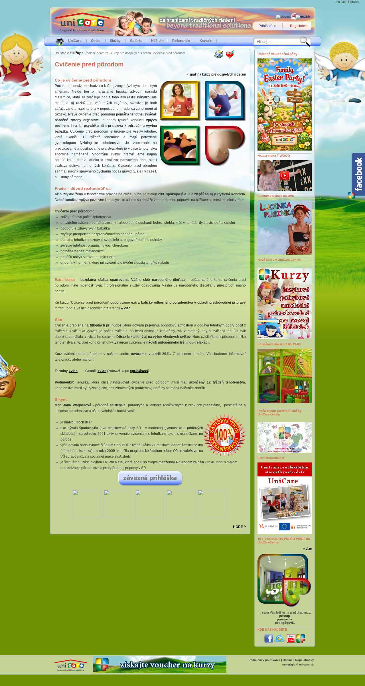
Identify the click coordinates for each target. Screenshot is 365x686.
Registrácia (299, 26)
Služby (115, 41)
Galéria (136, 41)
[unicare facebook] (268, 641)
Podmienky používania (264, 659)
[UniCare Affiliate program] (159, 672)
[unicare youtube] (291, 641)
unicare (60, 53)
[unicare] (300, 641)
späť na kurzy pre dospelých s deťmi (217, 74)
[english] (303, 16)
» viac (126, 308)
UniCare (75, 41)
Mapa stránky (304, 659)
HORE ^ (239, 527)
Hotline (288, 659)
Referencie (181, 41)
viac (309, 548)
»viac (102, 371)
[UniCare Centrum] (70, 671)
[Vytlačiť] (218, 58)
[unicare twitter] (280, 641)
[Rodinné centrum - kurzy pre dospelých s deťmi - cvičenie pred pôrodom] (230, 58)
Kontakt (206, 41)
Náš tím (157, 41)
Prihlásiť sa (267, 26)
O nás (95, 41)
